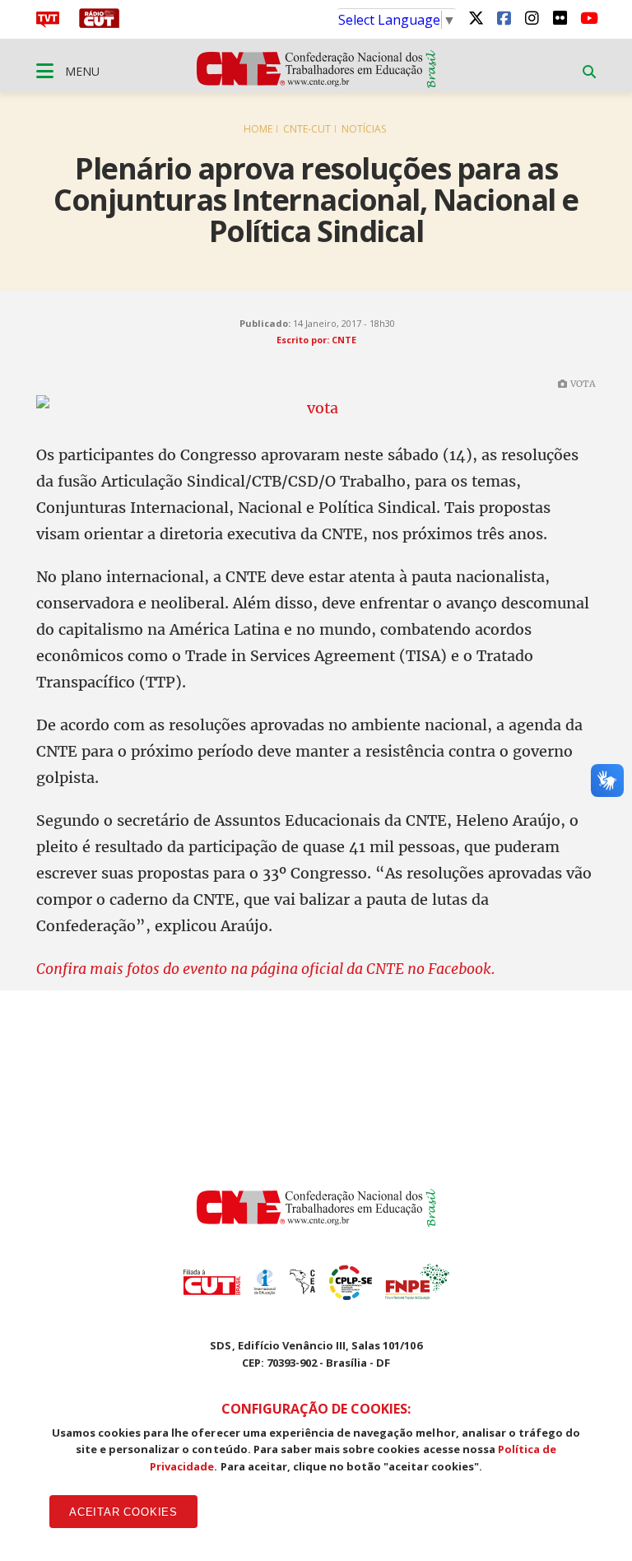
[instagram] (531, 17)
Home (258, 129)
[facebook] (503, 17)
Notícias (364, 129)
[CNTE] (316, 1222)
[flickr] (559, 17)
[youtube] (587, 17)
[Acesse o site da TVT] (47, 23)
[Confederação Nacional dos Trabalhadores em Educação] (316, 83)
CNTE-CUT (307, 129)
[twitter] (475, 17)
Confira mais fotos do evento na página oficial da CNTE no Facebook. (265, 968)
